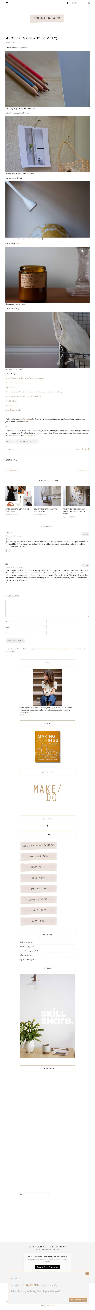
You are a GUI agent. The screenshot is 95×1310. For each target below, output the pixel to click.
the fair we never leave (14, 382)
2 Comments (9, 449)
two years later (36, 238)
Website (8, 633)
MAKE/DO (31, 1285)
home (9, 441)
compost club (11, 405)
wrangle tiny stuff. (27, 946)
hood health (10, 401)
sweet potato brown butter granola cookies (23, 396)
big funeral (10, 387)
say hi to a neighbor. (28, 959)
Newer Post (12, 470)
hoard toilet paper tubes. (30, 950)
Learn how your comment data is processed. (56, 648)
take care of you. (26, 955)
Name (8, 621)
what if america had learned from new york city (24, 378)
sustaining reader (29, 435)
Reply (85, 534)
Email (7, 627)
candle (18, 243)
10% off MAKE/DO (78, 1300)
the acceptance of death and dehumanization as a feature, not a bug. (33, 391)
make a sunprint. (27, 942)
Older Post (82, 470)
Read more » (25, 714)
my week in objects (27, 441)
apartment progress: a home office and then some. (74, 511)
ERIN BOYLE (11, 460)
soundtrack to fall (13, 410)
